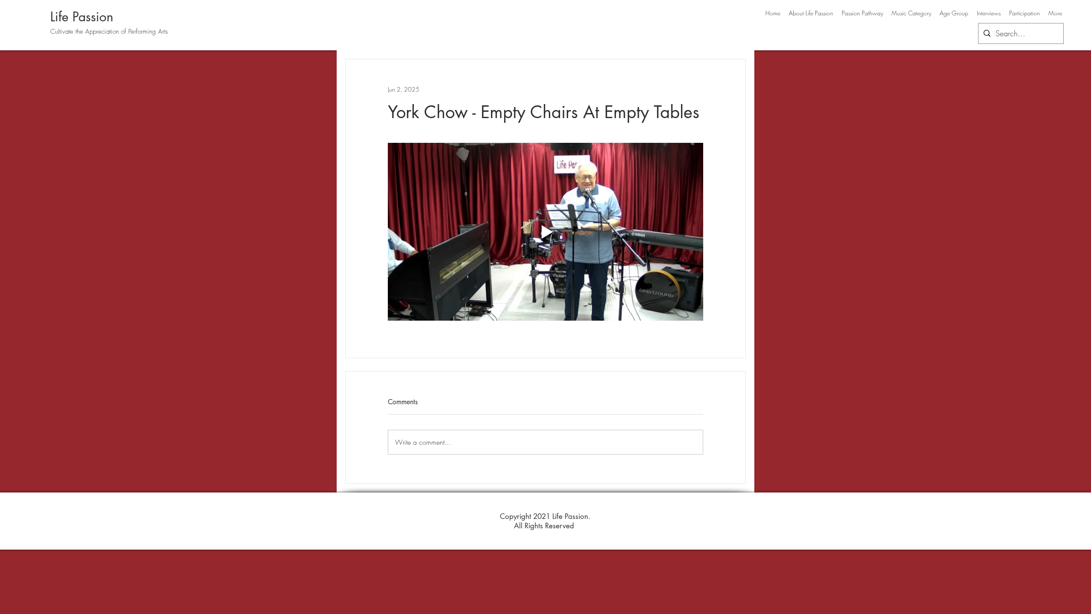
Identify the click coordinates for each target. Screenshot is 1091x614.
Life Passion (81, 16)
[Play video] (545, 231)
